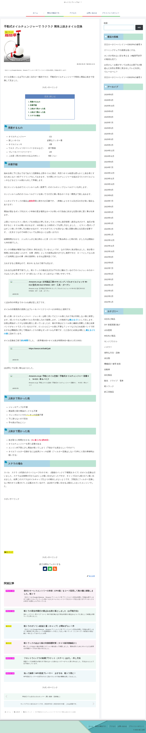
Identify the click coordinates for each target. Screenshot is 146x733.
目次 (46, 96)
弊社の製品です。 (101, 726)
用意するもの (35, 102)
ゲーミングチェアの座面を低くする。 (120, 50)
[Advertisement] (50, 524)
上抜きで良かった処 (37, 109)
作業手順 (33, 105)
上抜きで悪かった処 (37, 112)
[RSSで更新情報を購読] (55, 569)
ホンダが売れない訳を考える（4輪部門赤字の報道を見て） (123, 57)
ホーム (91, 726)
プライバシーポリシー (136, 726)
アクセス (113, 726)
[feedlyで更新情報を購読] (50, 569)
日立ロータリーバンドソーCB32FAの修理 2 (123, 77)
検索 (106, 23)
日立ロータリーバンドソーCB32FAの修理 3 (123, 44)
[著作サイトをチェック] (45, 569)
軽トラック (9, 552)
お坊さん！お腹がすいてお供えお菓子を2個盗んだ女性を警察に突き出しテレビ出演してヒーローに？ (123, 68)
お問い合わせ (122, 726)
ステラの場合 (35, 115)
